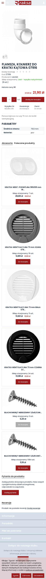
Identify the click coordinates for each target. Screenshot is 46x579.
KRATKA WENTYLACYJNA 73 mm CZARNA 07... (23, 368)
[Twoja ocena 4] (26, 72)
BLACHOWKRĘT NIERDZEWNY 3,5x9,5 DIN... (23, 412)
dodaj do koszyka (33, 99)
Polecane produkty (24, 143)
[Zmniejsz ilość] (14, 99)
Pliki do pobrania (11, 530)
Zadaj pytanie (10, 492)
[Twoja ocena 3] (23, 72)
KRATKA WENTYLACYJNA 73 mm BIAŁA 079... (23, 308)
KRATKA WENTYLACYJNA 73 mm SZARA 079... (23, 248)
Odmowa (26, 575)
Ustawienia (38, 575)
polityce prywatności (34, 570)
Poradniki (7, 523)
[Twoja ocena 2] (20, 72)
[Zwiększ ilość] (4, 99)
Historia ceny (8, 87)
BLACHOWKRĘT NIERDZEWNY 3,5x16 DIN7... (23, 456)
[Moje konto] (44, 3)
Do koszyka (23, 201)
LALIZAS (15, 77)
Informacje (8, 516)
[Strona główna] (23, 3)
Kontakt (6, 538)
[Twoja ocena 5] (29, 72)
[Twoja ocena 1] (17, 72)
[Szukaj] (7, 3)
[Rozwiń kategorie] (2, 3)
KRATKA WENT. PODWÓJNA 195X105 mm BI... (23, 188)
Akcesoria (7, 143)
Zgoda (15, 575)
